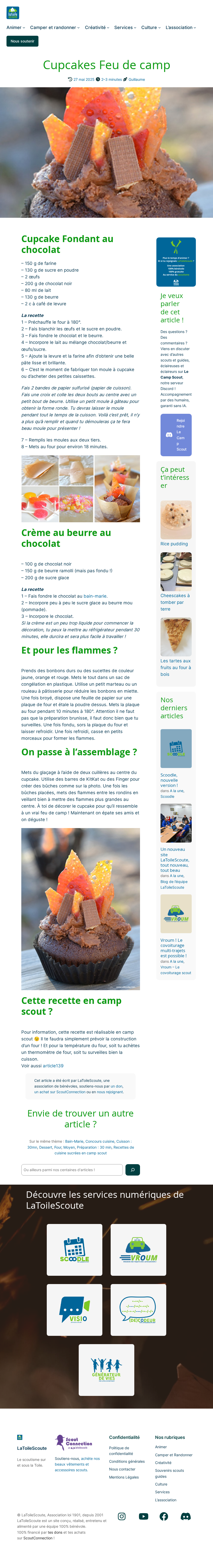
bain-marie (95, 596)
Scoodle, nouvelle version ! (169, 780)
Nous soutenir (22, 41)
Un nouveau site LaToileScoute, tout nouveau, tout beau (175, 860)
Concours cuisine (99, 1141)
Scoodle (167, 796)
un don (116, 1086)
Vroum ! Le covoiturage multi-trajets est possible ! (174, 948)
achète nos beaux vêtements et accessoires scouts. (77, 1464)
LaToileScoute (32, 1448)
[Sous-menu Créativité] (108, 27)
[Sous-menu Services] (135, 27)
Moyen (69, 1147)
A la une (176, 790)
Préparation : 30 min (94, 1147)
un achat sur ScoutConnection (59, 1092)
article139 (53, 1065)
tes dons (55, 1532)
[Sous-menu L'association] (195, 27)
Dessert (45, 1147)
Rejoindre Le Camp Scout (182, 435)
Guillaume (137, 79)
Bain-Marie (74, 1141)
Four (57, 1147)
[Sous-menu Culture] (159, 27)
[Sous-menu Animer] (24, 27)
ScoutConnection (37, 1538)
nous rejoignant (110, 1092)
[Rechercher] (132, 1169)
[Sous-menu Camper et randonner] (78, 27)
